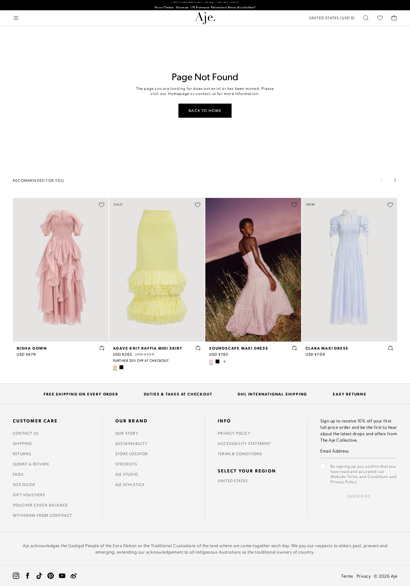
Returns (22, 453)
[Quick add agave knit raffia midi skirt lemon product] (198, 348)
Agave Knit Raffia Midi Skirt (147, 348)
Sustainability (131, 443)
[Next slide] (395, 180)
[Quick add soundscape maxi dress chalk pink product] (294, 348)
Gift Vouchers (29, 494)
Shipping (22, 443)
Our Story (126, 433)
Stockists (126, 463)
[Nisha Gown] (61, 270)
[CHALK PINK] (211, 361)
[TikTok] (39, 576)
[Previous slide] (381, 180)
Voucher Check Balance (40, 504)
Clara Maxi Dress (327, 348)
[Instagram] (16, 576)
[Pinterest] (50, 576)
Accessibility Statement (244, 443)
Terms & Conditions (240, 453)
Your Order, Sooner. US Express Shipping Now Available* (205, 5)
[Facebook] (27, 576)
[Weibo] (73, 576)
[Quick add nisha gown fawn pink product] (102, 348)
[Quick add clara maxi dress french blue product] (390, 348)
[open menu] (16, 18)
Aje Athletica (130, 484)
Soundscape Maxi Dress (238, 348)
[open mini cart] (394, 18)
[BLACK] (121, 367)
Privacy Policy (234, 433)
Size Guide (24, 484)
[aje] (205, 18)
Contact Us (26, 433)
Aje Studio (126, 474)
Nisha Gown (32, 348)
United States (233, 480)
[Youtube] (62, 576)
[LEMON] (115, 367)
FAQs (18, 474)
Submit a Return (31, 463)
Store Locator (131, 453)
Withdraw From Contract (42, 515)
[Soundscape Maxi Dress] (253, 270)
